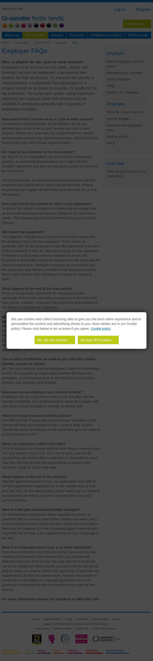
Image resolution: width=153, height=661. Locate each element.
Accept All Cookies (96, 340)
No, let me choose (52, 340)
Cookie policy (101, 328)
